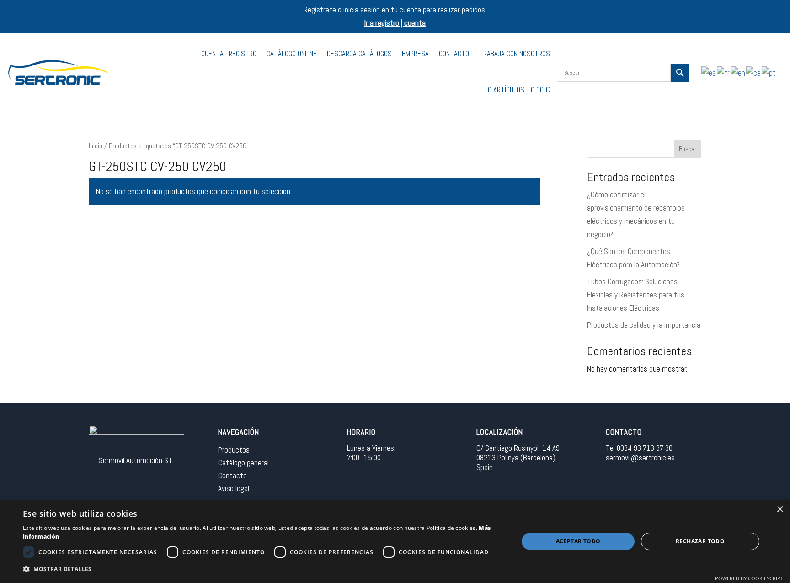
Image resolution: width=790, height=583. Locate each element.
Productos (234, 450)
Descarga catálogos (359, 54)
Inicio (95, 146)
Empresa (415, 54)
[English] (738, 72)
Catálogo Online (292, 54)
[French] (724, 72)
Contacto (454, 54)
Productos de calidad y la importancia (643, 325)
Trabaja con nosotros (514, 54)
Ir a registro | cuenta (395, 23)
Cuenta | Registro (228, 54)
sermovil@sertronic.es (640, 458)
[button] (263, 569)
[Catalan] (754, 72)
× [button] (779, 509)
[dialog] (395, 541)
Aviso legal (233, 488)
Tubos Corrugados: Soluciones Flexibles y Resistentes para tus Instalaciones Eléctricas (635, 294)
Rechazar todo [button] (700, 541)
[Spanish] (709, 72)
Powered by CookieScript (749, 578)
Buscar (687, 149)
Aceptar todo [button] (578, 541)
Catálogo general (243, 463)
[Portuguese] (769, 72)
